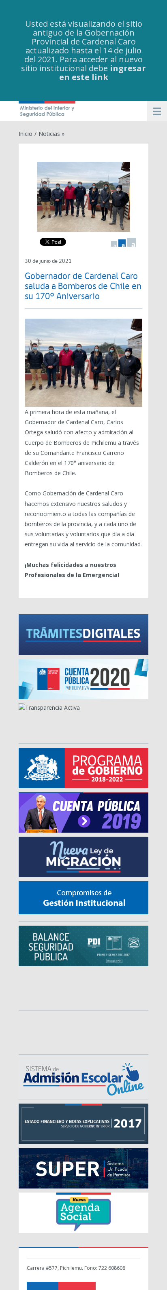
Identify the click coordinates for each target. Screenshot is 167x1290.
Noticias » (51, 133)
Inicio (25, 133)
